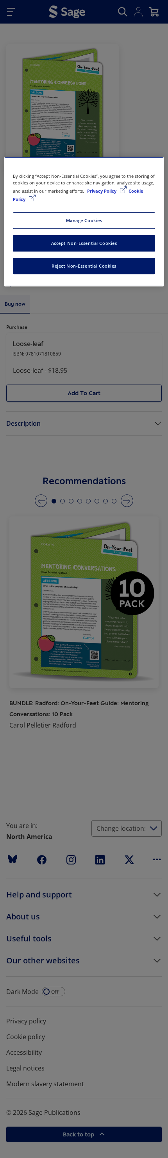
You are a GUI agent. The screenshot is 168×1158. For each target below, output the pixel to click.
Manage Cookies (84, 220)
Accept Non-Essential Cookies (84, 243)
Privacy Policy (102, 191)
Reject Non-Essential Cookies (84, 266)
